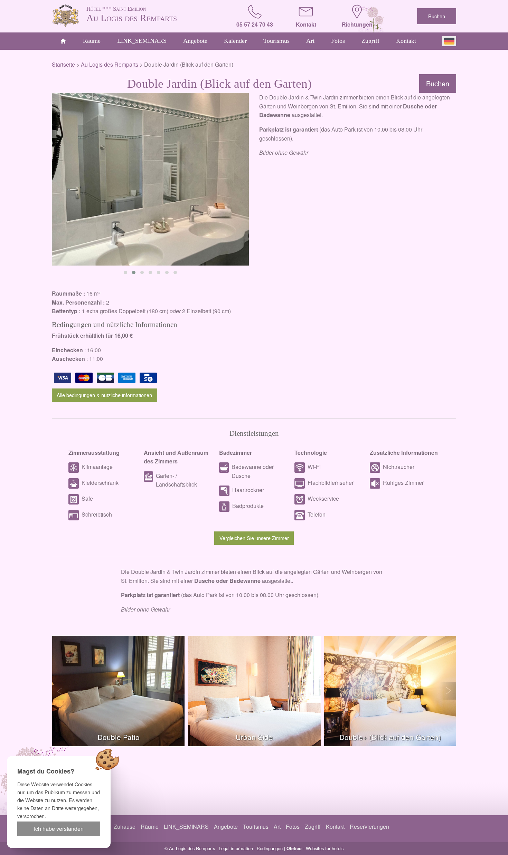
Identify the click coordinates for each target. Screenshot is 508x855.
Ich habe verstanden (59, 829)
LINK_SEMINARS (142, 40)
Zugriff (370, 40)
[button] (125, 272)
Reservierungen (369, 826)
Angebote (195, 40)
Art (310, 40)
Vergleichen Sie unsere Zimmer (254, 537)
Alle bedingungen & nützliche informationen (104, 394)
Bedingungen (270, 848)
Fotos (338, 40)
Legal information (236, 848)
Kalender (235, 40)
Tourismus (276, 40)
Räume (92, 40)
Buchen (436, 16)
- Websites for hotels (315, 848)
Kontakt (406, 40)
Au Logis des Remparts (131, 14)
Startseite (63, 64)
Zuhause (124, 826)
